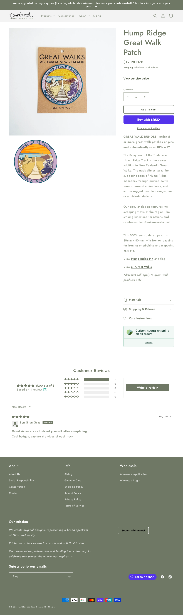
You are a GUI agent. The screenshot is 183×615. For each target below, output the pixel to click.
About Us (14, 474)
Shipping (128, 67)
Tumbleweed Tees (27, 606)
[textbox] (148, 227)
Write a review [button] (147, 388)
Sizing (68, 474)
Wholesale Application (133, 474)
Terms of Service (75, 505)
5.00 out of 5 (45, 386)
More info (148, 342)
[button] (47, 16)
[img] (20, 417)
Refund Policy (73, 493)
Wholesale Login (130, 480)
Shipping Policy (74, 486)
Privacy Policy (73, 499)
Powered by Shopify (45, 606)
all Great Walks (141, 267)
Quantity (128, 89)
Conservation (17, 486)
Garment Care (73, 480)
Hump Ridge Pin (142, 259)
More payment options (148, 128)
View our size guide (136, 78)
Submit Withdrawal (133, 530)
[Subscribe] (69, 576)
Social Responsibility (21, 480)
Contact (13, 493)
